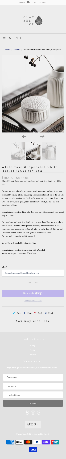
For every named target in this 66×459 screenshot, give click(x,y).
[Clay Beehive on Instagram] (33, 413)
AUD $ (31, 424)
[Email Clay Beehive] (39, 413)
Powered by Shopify (42, 434)
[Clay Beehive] (33, 20)
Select (4, 267)
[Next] (41, 136)
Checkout (42, 2)
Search (33, 354)
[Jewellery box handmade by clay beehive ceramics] (33, 94)
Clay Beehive (27, 434)
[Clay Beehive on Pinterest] (27, 413)
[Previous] (24, 136)
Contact (32, 350)
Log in (22, 2)
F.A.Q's (33, 345)
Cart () (32, 2)
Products (17, 49)
